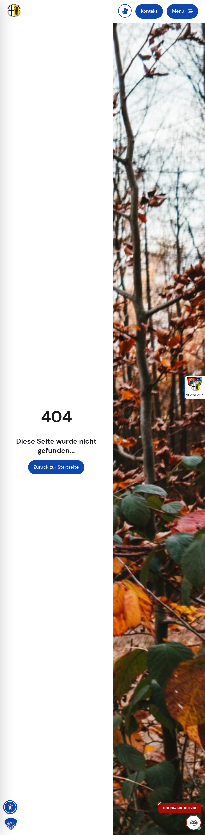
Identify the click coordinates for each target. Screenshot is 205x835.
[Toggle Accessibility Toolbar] (10, 807)
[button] (11, 824)
